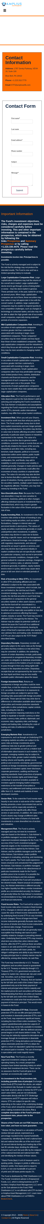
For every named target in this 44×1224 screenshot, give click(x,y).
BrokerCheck (6, 1199)
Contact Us (6, 1218)
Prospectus (13, 241)
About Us (33, 1215)
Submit (19, 190)
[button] (11, 10)
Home (25, 1215)
